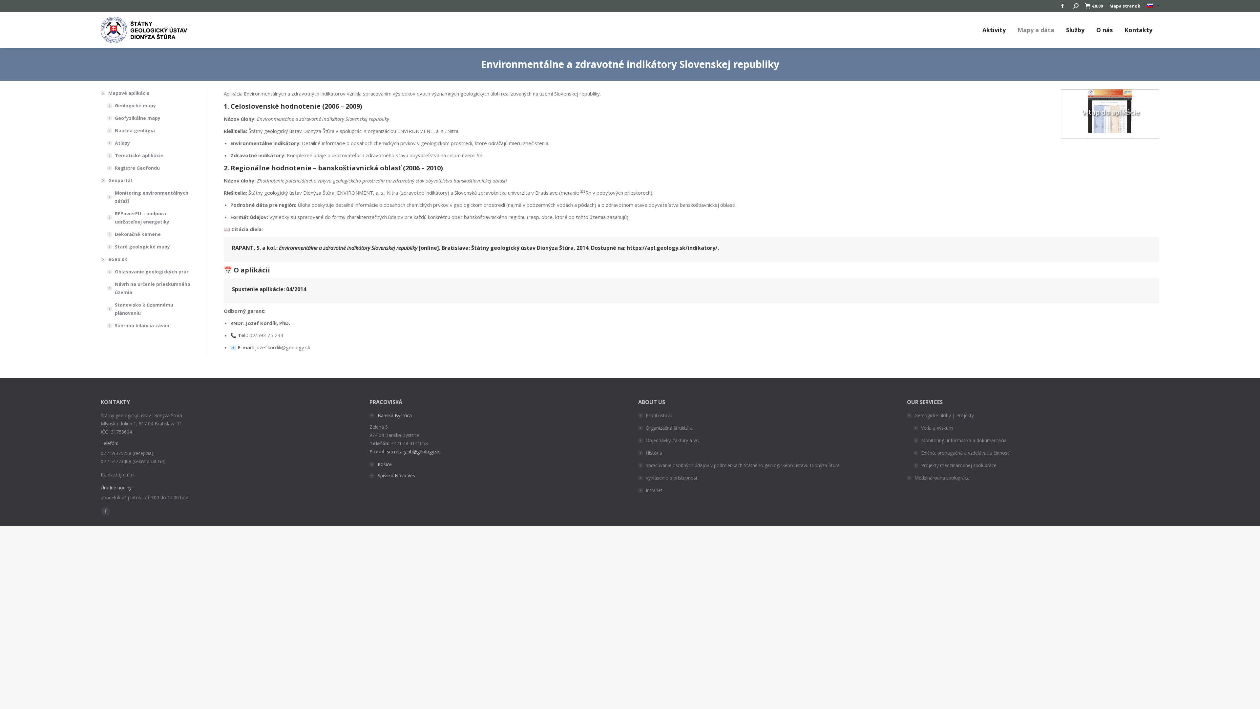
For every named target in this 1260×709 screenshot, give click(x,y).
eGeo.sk (117, 259)
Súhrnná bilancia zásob (142, 325)
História (654, 453)
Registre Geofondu (137, 168)
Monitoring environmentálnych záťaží (151, 197)
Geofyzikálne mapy (137, 118)
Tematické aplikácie (139, 155)
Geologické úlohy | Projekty (944, 415)
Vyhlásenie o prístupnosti (672, 478)
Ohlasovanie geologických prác (152, 272)
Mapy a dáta (1036, 30)
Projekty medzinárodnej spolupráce (959, 465)
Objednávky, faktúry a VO (673, 440)
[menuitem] (1153, 6)
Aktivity (994, 30)
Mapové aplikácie (129, 93)
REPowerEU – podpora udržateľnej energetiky (142, 217)
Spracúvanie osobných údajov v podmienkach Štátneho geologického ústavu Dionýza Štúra (743, 465)
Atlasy (122, 143)
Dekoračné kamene (138, 234)
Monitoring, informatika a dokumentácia (964, 440)
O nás (1104, 30)
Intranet (654, 490)
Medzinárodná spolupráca (942, 478)
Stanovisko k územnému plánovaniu (144, 309)
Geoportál (120, 180)
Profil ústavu (659, 415)
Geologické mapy (135, 105)
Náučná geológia (135, 130)
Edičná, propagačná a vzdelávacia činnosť (965, 453)
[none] (1153, 6)
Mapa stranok (1124, 6)
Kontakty (1138, 30)
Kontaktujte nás (118, 474)
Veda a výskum (937, 428)
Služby (1075, 30)
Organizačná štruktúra (669, 428)
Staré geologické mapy (142, 247)
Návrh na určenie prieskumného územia (152, 288)
